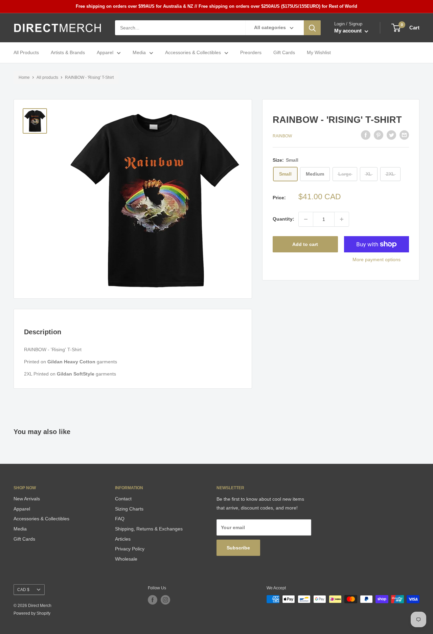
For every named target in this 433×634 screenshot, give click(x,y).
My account (348, 31)
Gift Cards (284, 52)
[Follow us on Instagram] (165, 600)
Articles (123, 539)
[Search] (312, 27)
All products (47, 77)
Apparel (105, 52)
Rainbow (282, 136)
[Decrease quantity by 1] (306, 219)
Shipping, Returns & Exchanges (149, 528)
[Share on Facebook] (365, 135)
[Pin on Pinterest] (378, 135)
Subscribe (238, 547)
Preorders (250, 52)
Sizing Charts (129, 509)
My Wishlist (319, 52)
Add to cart (305, 244)
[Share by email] (404, 135)
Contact (123, 498)
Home (24, 77)
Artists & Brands (68, 52)
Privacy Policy (129, 548)
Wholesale (126, 559)
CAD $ (23, 589)
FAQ (119, 518)
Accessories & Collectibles (193, 52)
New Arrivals (27, 498)
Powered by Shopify (32, 613)
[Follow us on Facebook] (152, 600)
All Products (26, 52)
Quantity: (283, 219)
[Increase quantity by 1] (342, 219)
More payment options (376, 259)
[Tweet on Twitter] (391, 135)
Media (139, 52)
